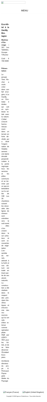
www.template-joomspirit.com (46, 395)
